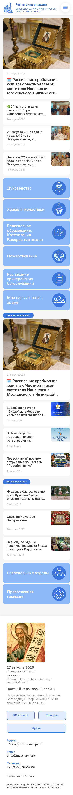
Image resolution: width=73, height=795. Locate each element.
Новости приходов (16, 481)
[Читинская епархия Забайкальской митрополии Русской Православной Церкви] (8, 7)
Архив (36, 728)
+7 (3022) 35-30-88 (21, 767)
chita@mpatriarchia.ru (21, 755)
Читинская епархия (31, 4)
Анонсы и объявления (18, 315)
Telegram (52, 715)
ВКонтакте (21, 715)
